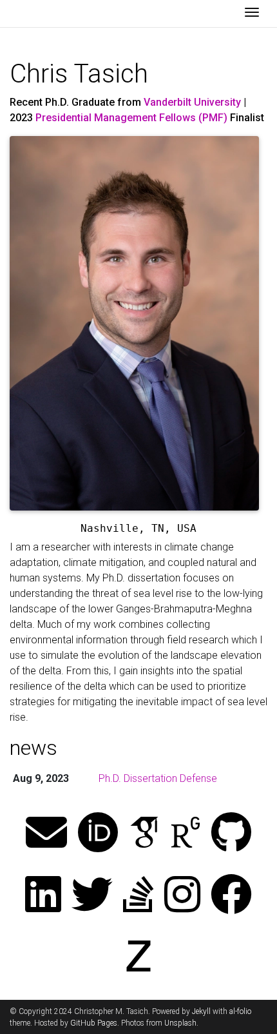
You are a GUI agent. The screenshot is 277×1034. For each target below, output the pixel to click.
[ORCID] (98, 834)
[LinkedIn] (43, 896)
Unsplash (180, 1023)
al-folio (240, 1011)
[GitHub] (231, 834)
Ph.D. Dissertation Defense (158, 778)
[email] (46, 834)
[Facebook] (231, 896)
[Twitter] (92, 896)
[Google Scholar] (144, 834)
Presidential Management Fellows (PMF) (131, 118)
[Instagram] (182, 896)
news (33, 748)
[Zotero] (138, 957)
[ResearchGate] (185, 834)
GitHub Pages (93, 1023)
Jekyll (201, 1011)
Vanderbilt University (192, 102)
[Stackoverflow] (138, 896)
